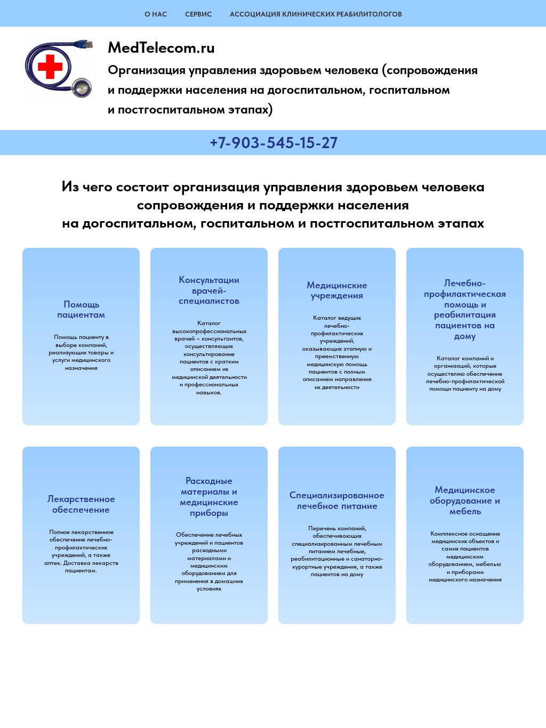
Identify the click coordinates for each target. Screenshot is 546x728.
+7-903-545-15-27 (273, 142)
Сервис (198, 14)
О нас (155, 14)
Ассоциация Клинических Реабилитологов (316, 14)
